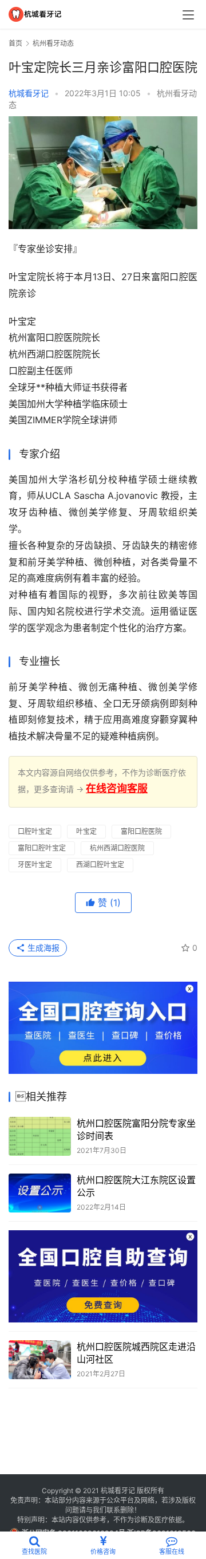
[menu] (188, 15)
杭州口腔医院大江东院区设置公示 (136, 1186)
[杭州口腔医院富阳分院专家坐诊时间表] (40, 1136)
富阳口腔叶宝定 (42, 848)
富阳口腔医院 (141, 831)
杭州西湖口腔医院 (117, 848)
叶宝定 (86, 831)
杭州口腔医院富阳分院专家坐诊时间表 (136, 1129)
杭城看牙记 (29, 93)
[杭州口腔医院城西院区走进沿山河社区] (40, 1359)
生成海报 (42, 947)
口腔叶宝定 (35, 831)
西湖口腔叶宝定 (100, 864)
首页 (15, 43)
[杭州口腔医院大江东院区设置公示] (40, 1193)
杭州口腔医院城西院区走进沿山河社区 (136, 1353)
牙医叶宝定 (35, 864)
